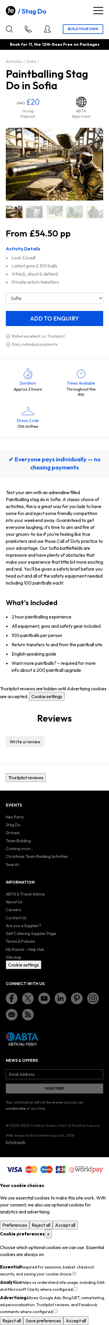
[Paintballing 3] (54, 212)
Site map (14, 957)
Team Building (18, 840)
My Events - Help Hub (25, 949)
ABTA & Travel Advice (25, 894)
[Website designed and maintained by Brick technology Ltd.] (16, 1142)
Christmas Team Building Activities (37, 856)
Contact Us (16, 917)
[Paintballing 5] (95, 212)
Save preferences (43, 1321)
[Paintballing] (14, 212)
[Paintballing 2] (34, 212)
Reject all (41, 1225)
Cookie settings (46, 696)
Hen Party (15, 817)
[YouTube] (44, 998)
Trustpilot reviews (25, 777)
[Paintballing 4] (75, 212)
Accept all (65, 1225)
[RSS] (28, 1014)
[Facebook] (11, 998)
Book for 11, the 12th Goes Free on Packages (54, 44)
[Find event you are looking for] (9, 29)
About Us (14, 901)
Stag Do (34, 11)
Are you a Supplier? (23, 925)
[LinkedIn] (60, 998)
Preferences (14, 1225)
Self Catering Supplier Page (31, 933)
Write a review (25, 742)
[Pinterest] (77, 998)
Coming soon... (19, 848)
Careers (13, 909)
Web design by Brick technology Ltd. (35, 1135)
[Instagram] (93, 998)
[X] (28, 998)
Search (12, 864)
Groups (13, 832)
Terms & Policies (20, 941)
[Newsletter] (11, 1014)
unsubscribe (16, 1108)
